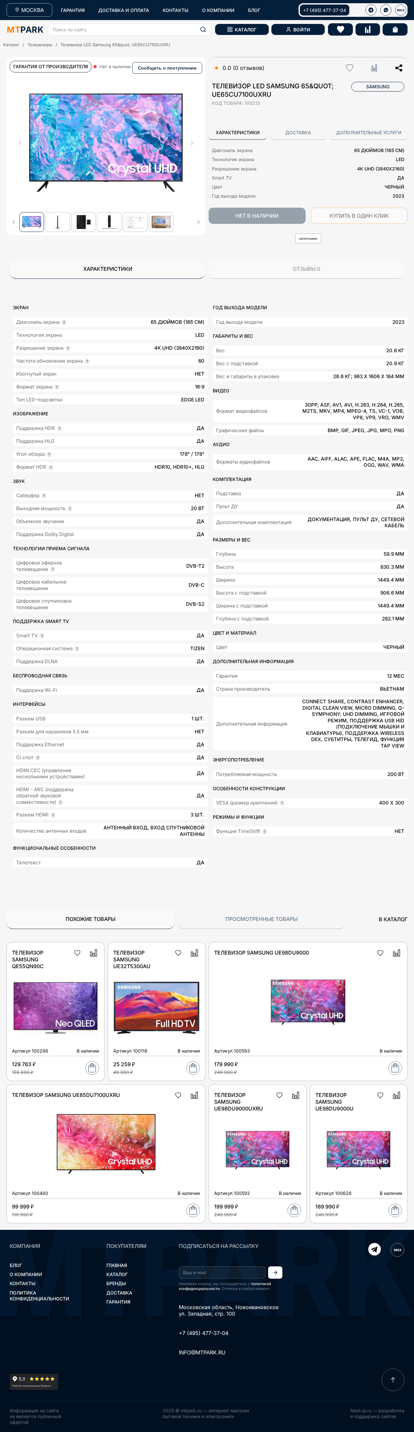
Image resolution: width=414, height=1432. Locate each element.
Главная (116, 1265)
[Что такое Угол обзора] (49, 454)
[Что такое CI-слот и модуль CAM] (37, 757)
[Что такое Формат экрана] (57, 387)
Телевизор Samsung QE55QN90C (28, 959)
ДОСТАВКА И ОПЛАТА (123, 10)
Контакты (23, 1283)
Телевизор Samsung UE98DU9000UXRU (238, 1102)
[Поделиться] (398, 67)
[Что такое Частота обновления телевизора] (87, 361)
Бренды (116, 1283)
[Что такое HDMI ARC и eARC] (60, 802)
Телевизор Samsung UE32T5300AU (131, 959)
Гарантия (118, 1302)
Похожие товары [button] (90, 919)
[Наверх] (393, 1380)
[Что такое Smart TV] (42, 636)
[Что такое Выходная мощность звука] (69, 508)
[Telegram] (374, 1250)
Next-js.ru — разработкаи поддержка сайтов (377, 1413)
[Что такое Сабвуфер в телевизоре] (44, 495)
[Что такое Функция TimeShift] (264, 831)
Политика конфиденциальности (39, 1295)
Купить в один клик (359, 216)
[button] (129, 29)
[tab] (238, 133)
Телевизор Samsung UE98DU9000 (261, 952)
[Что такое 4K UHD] (68, 348)
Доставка (119, 1292)
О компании (26, 1274)
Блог (16, 1265)
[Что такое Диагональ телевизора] (64, 322)
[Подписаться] (275, 1272)
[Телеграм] (370, 10)
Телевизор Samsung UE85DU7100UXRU (66, 1095)
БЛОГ (254, 10)
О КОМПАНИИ (218, 10)
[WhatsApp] (385, 10)
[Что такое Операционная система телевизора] (77, 648)
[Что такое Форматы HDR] (50, 467)
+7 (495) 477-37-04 (324, 10)
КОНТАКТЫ (176, 10)
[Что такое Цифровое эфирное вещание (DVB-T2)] (52, 569)
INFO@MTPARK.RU (202, 1352)
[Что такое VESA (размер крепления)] (282, 803)
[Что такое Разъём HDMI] (53, 815)
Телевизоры (39, 44)
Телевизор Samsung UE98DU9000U (334, 1102)
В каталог (393, 919)
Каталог (11, 44)
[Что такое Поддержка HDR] (59, 428)
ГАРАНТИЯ (73, 10)
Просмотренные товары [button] (261, 919)
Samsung (377, 86)
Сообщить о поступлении (167, 68)
